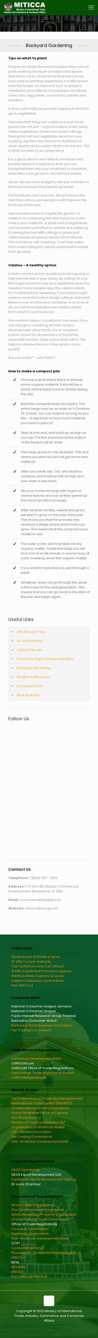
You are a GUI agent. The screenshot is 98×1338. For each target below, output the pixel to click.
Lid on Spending (29, 640)
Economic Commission (30, 1233)
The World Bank (24, 1117)
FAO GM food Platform (29, 1276)
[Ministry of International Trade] (25, 7)
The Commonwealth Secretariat (37, 1209)
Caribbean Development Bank (36, 1058)
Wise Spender (28, 695)
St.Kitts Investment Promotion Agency (41, 971)
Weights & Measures (33, 677)
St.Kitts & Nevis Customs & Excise (37, 975)
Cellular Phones (29, 649)
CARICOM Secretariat (28, 1077)
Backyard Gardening (34, 667)
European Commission (30, 1228)
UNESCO (18, 1257)
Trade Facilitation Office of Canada (39, 1112)
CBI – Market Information (31, 1131)
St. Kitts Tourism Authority (31, 961)
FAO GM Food (22, 985)
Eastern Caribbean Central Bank (37, 980)
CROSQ (17, 1271)
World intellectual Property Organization (44, 1214)
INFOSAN (18, 1267)
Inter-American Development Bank (39, 1141)
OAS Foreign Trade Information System (42, 1072)
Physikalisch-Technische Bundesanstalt (43, 1252)
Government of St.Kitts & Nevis (35, 956)
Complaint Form (30, 686)
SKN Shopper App (31, 631)
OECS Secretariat (25, 1169)
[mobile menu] (91, 7)
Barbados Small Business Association (41, 1025)
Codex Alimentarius (27, 1248)
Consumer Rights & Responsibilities (45, 658)
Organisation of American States (38, 1127)
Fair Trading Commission (31, 1030)
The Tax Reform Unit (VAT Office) (37, 966)
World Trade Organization (32, 1205)
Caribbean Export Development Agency (43, 1179)
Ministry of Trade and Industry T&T (38, 1122)
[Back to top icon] (49, 1301)
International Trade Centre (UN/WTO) (41, 1103)
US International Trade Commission (40, 1108)
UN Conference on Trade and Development (46, 1098)
